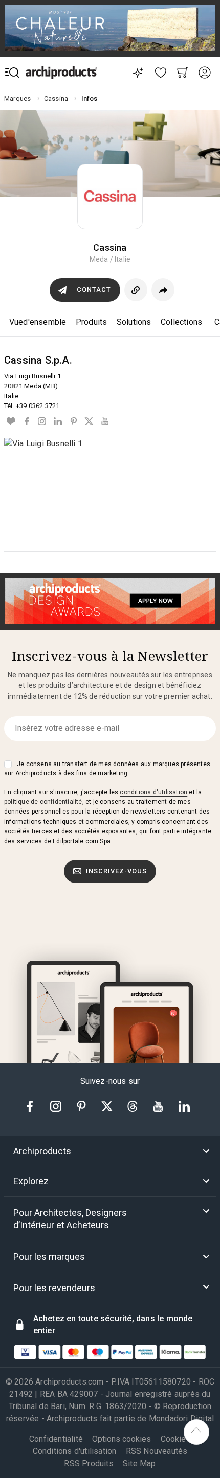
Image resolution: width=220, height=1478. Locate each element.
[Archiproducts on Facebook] (33, 1105)
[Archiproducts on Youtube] (159, 1105)
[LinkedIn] (57, 421)
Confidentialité (56, 1439)
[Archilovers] (10, 421)
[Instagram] (42, 421)
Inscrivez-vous (116, 871)
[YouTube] (104, 421)
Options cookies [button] (121, 1439)
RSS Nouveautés (157, 1451)
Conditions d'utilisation (75, 1451)
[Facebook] (26, 421)
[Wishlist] (160, 72)
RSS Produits (88, 1463)
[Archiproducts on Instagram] (57, 1105)
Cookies (176, 1439)
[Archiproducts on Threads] (133, 1105)
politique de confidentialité (43, 801)
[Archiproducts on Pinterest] (82, 1105)
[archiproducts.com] (61, 72)
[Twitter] (89, 421)
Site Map (139, 1463)
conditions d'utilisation (153, 792)
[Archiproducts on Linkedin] (184, 1105)
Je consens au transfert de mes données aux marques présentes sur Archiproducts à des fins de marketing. (107, 768)
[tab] (110, 1151)
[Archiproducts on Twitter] (108, 1105)
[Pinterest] (73, 421)
